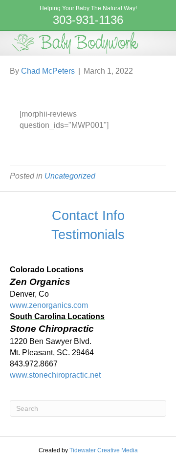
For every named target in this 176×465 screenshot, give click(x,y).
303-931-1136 (88, 19)
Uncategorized (69, 176)
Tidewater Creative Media (103, 450)
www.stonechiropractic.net (55, 375)
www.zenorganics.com (49, 305)
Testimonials (88, 234)
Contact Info (88, 215)
